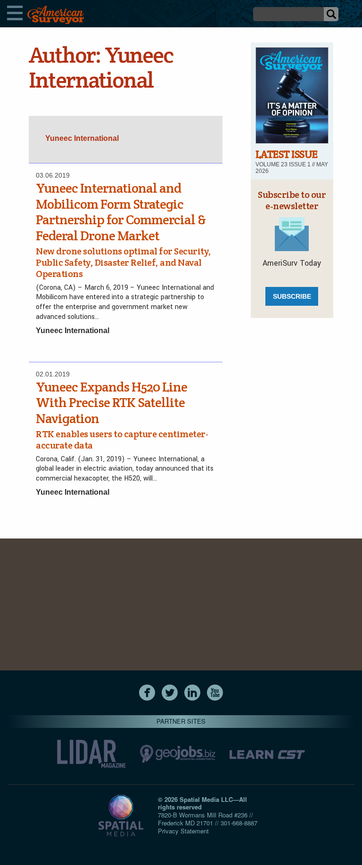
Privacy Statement (183, 830)
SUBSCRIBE (292, 296)
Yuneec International (72, 330)
